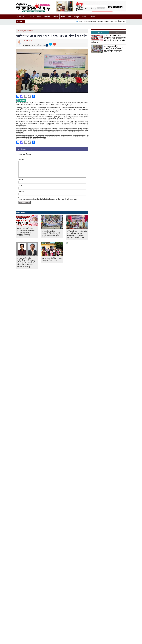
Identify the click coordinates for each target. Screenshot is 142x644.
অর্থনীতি (55, 17)
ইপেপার (93, 17)
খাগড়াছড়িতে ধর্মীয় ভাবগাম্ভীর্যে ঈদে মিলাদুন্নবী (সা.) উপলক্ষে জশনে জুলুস (51, 233)
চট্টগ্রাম (32, 17)
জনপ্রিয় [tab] (117, 32)
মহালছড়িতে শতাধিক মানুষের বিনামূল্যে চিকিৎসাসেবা (52, 259)
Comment (22, 159)
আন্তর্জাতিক (47, 17)
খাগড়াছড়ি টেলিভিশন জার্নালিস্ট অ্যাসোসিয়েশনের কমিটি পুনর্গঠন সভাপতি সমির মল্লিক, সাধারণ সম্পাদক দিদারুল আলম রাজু (26, 262)
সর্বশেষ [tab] (100, 32)
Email (21, 185)
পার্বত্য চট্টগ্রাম (21, 17)
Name (21, 179)
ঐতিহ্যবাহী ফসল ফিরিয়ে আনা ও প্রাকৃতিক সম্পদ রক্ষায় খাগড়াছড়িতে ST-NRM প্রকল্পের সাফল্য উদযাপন (77, 234)
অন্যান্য (84, 17)
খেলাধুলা (76, 17)
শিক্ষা (69, 17)
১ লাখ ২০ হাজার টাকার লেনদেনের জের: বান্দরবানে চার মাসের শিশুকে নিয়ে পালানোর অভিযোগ (101, 21)
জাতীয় (39, 17)
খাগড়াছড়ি (23, 31)
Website (21, 191)
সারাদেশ (30, 31)
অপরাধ (63, 17)
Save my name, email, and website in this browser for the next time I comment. (47, 199)
